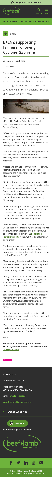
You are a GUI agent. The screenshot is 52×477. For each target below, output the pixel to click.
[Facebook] (11, 463)
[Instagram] (41, 463)
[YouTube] (33, 463)
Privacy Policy (29, 473)
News (14, 21)
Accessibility (40, 473)
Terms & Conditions (14, 473)
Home (5, 21)
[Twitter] (18, 463)
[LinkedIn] (26, 463)
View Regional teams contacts (18, 402)
